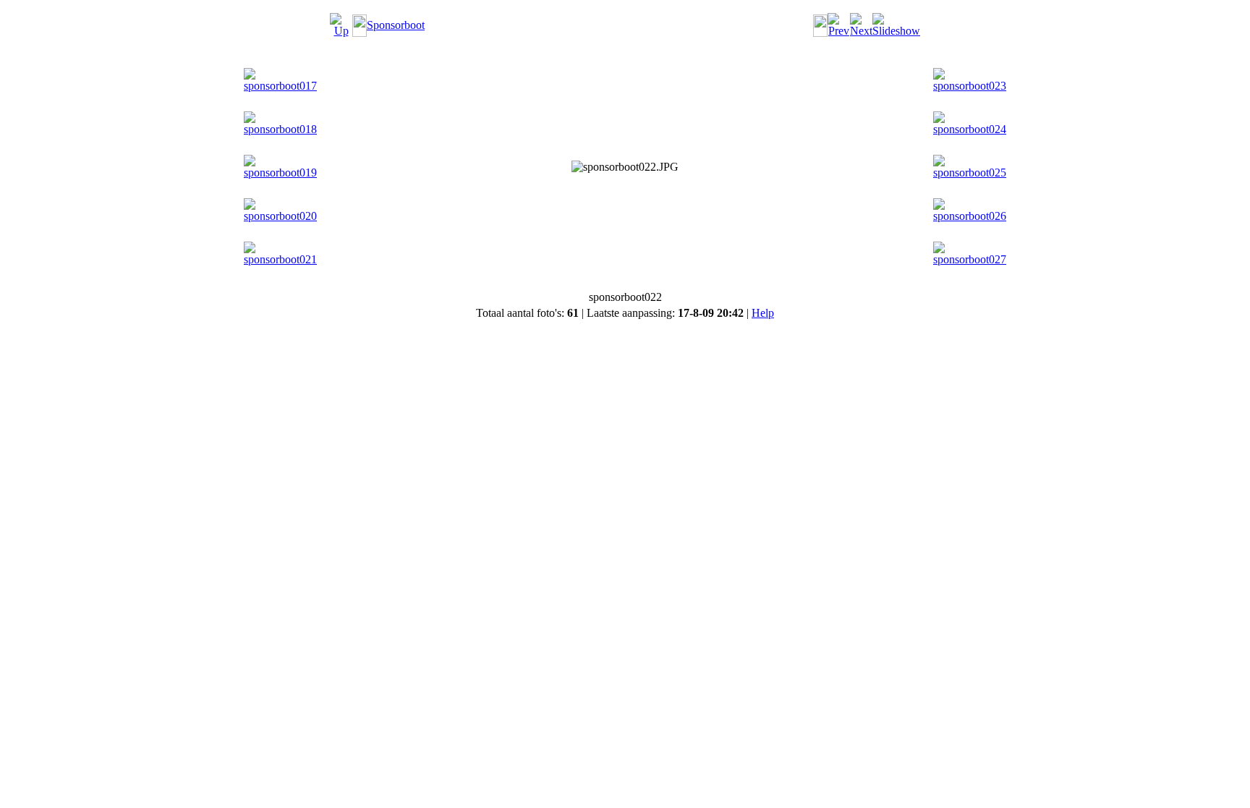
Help (763, 313)
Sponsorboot (396, 25)
